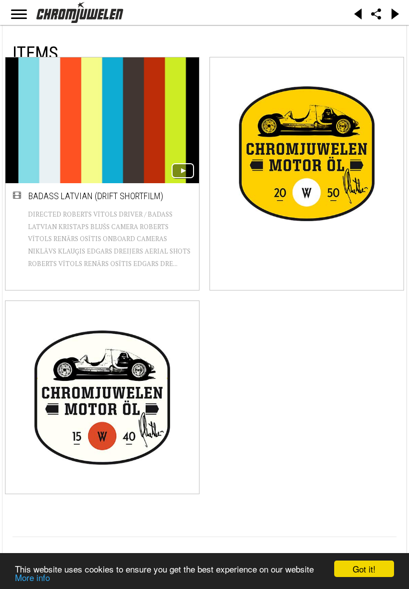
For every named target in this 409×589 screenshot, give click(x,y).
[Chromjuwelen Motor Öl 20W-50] (307, 153)
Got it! (364, 569)
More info (32, 577)
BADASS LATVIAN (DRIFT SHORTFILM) (95, 196)
